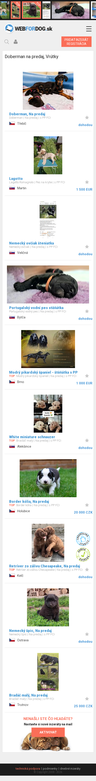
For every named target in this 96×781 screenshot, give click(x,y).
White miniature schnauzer (32, 437)
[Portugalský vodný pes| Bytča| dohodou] (71, 10)
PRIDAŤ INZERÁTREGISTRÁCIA (76, 42)
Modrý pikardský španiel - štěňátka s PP (43, 372)
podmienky (50, 768)
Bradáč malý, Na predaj (28, 695)
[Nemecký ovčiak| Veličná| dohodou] (46, 10)
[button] (89, 29)
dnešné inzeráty (70, 768)
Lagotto (16, 179)
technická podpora (28, 768)
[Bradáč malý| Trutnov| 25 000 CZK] (16, 10)
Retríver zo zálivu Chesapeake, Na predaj (44, 566)
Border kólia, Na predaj (29, 501)
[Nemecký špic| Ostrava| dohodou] (31, 10)
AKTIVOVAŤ (48, 732)
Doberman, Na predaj (27, 114)
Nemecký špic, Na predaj (30, 631)
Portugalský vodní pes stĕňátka (36, 308)
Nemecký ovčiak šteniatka (31, 243)
